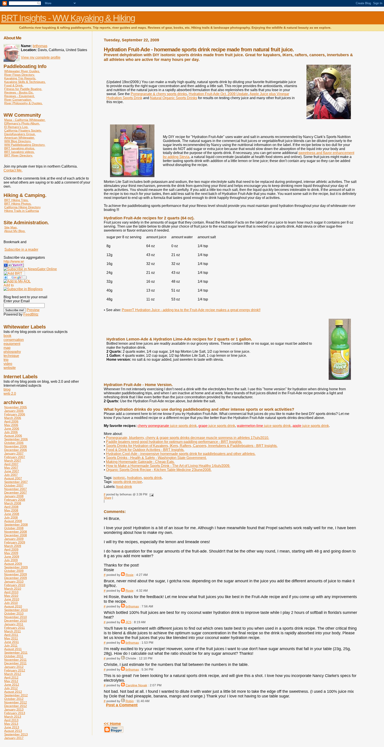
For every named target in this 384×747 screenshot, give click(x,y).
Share (107, 497)
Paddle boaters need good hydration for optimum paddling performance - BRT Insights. (174, 442)
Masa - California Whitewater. (25, 120)
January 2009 (14, 539)
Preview (33, 310)
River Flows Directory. (19, 74)
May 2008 (11, 510)
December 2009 (15, 578)
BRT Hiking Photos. (18, 203)
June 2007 (11, 471)
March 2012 (12, 674)
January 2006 (14, 411)
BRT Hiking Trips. (16, 200)
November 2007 (15, 489)
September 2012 (16, 695)
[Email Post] (151, 494)
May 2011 (11, 638)
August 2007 (13, 478)
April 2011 (11, 635)
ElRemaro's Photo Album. (22, 123)
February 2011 (14, 627)
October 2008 (14, 528)
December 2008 (15, 535)
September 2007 (16, 482)
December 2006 (15, 450)
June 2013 (11, 727)
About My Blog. (15, 231)
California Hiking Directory (22, 207)
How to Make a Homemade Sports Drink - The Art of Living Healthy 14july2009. (168, 466)
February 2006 (14, 414)
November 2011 (15, 659)
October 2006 (14, 443)
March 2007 (12, 460)
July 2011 (11, 645)
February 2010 (14, 585)
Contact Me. (13, 170)
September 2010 (16, 610)
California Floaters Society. (23, 130)
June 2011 (11, 642)
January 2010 (14, 581)
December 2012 (15, 706)
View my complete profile (40, 57)
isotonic (119, 478)
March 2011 (12, 631)
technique (11, 356)
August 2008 (13, 521)
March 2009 (12, 546)
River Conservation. (18, 99)
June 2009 (11, 556)
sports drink (153, 478)
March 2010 (12, 588)
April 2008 (11, 507)
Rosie (130, 575)
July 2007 (11, 475)
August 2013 (13, 731)
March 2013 (12, 716)
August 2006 (13, 435)
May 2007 (11, 467)
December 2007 (15, 492)
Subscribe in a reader (21, 249)
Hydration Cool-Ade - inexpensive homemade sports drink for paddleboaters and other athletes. (181, 454)
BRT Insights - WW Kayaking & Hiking (68, 18)
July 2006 (11, 432)
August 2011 (13, 649)
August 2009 (13, 563)
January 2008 (14, 496)
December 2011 (15, 663)
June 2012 (11, 684)
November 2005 (15, 407)
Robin (130, 701)
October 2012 (14, 699)
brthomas (132, 606)
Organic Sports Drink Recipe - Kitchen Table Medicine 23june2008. (159, 470)
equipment (12, 344)
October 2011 (13, 656)
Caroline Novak (136, 685)
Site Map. (11, 227)
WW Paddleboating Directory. (24, 144)
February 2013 (14, 713)
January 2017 (14, 738)
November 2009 (15, 574)
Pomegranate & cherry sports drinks (159, 94)
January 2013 (14, 709)
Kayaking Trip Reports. (20, 78)
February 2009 (14, 542)
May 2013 (11, 723)
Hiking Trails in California (21, 210)
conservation (14, 340)
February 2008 (14, 499)
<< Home (112, 723)
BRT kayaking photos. (19, 148)
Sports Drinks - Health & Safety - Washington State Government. (156, 458)
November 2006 (15, 446)
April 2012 (11, 677)
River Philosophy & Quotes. (23, 103)
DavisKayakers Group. (20, 134)
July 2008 (11, 517)
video (8, 364)
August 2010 (13, 606)
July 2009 (11, 560)
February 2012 (14, 670)
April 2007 (11, 464)
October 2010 (14, 613)
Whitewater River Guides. (22, 71)
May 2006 (11, 425)
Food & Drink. (14, 85)
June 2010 (11, 599)
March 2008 (12, 503)
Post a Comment (122, 705)
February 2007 (14, 457)
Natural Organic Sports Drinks (173, 98)
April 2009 (11, 549)
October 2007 (14, 485)
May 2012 (11, 681)
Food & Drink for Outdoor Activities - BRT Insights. (145, 450)
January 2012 (14, 667)
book (7, 336)
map (7, 348)
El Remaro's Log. (16, 127)
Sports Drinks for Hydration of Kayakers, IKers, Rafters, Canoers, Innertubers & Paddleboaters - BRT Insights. (192, 446)
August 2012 (13, 691)
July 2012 (11, 688)
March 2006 (12, 418)
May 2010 (11, 595)
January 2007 (14, 453)
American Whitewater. (19, 137)
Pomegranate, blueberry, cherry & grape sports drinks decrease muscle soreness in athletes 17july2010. (187, 438)
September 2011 (16, 652)
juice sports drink (167, 426)
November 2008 (15, 531)
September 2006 (16, 439)
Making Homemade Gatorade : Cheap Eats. (140, 462)
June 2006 (11, 428)
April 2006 (11, 421)
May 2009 (11, 553)
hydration (134, 478)
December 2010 (15, 620)
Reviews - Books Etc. (19, 92)
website (10, 368)
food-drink (124, 487)
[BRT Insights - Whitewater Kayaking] (14, 266)
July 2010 (11, 603)
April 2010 (11, 592)
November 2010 (15, 617)
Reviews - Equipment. (19, 96)
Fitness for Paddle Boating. (23, 89)
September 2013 (16, 734)
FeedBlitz (30, 314)
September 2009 (16, 567)
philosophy (12, 352)
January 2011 (13, 624)
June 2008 (11, 514)
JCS (128, 622)
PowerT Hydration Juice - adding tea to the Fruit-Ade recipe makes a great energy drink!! (191, 310)
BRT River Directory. (18, 155)
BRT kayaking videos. (19, 152)
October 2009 (14, 571)
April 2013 (11, 720)
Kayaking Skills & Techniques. (25, 82)
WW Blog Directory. (17, 141)
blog (7, 389)
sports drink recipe (127, 482)
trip (6, 360)
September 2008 (16, 524)
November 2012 (15, 702)
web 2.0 (10, 393)
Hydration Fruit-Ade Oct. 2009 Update (218, 94)
